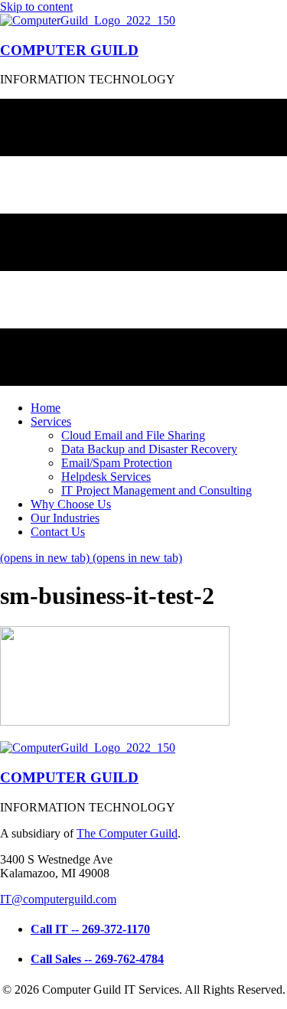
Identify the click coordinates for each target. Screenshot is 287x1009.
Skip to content (36, 6)
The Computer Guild (127, 833)
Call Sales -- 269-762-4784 (97, 958)
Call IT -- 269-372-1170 (90, 929)
